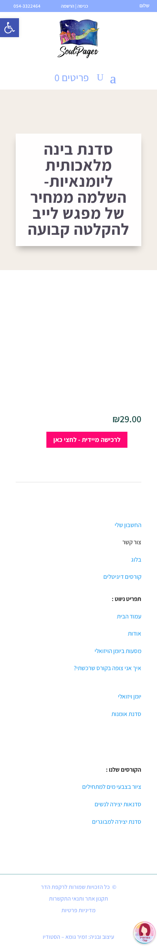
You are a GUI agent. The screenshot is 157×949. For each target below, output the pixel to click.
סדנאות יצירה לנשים (118, 804)
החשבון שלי (127, 525)
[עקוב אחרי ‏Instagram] (66, 924)
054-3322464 (27, 6)
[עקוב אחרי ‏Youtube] (94, 924)
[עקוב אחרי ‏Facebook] (109, 924)
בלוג (136, 559)
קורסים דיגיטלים (122, 577)
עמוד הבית (129, 616)
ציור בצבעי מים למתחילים (111, 787)
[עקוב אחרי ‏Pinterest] (78, 924)
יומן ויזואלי (129, 696)
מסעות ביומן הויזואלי (118, 651)
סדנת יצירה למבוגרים (116, 822)
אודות (134, 633)
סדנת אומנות (126, 714)
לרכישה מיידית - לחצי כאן (86, 439)
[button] (9, 27)
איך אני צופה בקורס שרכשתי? (107, 668)
